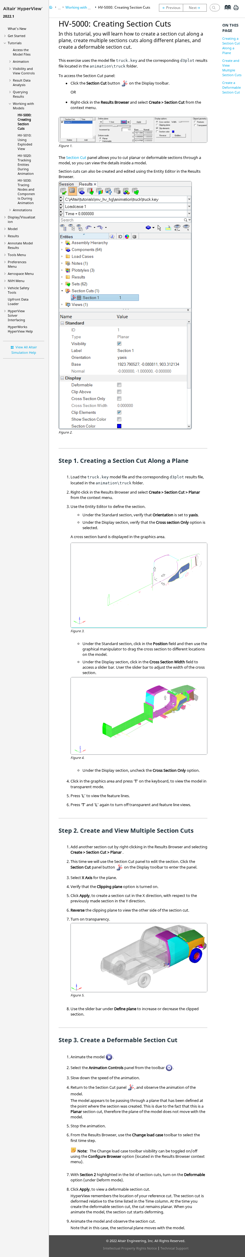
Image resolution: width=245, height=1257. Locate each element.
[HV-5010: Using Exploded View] (196, 8)
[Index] (226, 12)
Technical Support (174, 1248)
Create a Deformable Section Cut (231, 87)
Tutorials (15, 43)
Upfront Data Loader (18, 301)
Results (13, 236)
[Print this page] (236, 10)
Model (13, 228)
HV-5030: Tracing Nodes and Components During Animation (26, 191)
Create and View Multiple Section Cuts (231, 67)
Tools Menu (17, 254)
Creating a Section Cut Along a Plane (231, 45)
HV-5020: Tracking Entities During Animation (26, 164)
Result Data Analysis (21, 82)
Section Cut (76, 157)
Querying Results (20, 94)
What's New (17, 28)
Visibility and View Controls (24, 70)
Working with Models (23, 105)
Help (20, 328)
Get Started (16, 35)
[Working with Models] (171, 8)
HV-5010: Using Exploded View (25, 142)
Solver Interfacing (16, 315)
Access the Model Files (21, 52)
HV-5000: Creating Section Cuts (24, 122)
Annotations (22, 210)
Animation (21, 61)
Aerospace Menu (21, 273)
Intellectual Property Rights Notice (130, 1248)
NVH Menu (16, 280)
